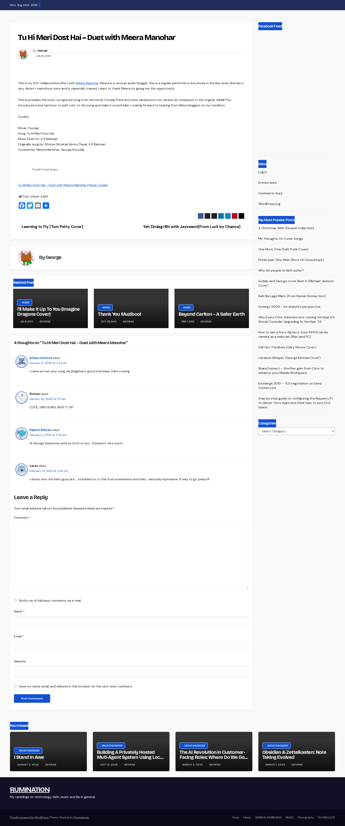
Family (247, 817)
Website (20, 661)
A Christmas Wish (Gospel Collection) (286, 228)
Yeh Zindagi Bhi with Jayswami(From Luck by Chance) (192, 226)
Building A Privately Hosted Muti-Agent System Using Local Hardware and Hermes (130, 757)
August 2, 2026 (28, 764)
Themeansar (81, 817)
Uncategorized (29, 750)
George (43, 50)
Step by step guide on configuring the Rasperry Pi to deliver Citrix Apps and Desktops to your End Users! (295, 402)
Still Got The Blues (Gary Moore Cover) (287, 347)
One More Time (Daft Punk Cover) (283, 249)
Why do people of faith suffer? (281, 270)
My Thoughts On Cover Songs (280, 239)
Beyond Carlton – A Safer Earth (211, 314)
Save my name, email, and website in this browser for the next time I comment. (76, 686)
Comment (22, 517)
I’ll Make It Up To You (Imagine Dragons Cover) (48, 311)
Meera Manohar (87, 83)
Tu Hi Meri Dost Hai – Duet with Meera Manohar (52, 185)
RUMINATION (30, 789)
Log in (262, 172)
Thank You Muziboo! (119, 314)
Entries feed (267, 183)
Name (19, 611)
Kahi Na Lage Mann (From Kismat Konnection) (292, 296)
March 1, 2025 (276, 764)
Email (19, 636)
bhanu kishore (41, 358)
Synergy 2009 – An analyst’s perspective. (289, 307)
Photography (306, 817)
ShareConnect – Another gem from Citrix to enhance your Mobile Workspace (291, 370)
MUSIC (290, 817)
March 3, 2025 (193, 764)
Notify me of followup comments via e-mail (50, 600)
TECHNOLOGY (326, 817)
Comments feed (270, 193)
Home (235, 817)
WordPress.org (269, 204)
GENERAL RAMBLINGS (268, 817)
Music (25, 28)
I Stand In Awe (29, 757)
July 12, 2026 (109, 764)
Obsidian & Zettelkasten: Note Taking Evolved (294, 754)
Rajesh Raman (41, 430)
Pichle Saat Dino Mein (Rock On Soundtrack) (291, 260)
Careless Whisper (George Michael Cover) (289, 358)
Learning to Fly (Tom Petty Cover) (52, 226)
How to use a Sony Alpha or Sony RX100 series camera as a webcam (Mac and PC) (293, 334)
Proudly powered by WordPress (29, 817)
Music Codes (98, 185)
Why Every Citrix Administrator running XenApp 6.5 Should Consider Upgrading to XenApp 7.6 (296, 319)
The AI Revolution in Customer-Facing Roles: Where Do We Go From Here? (212, 757)
